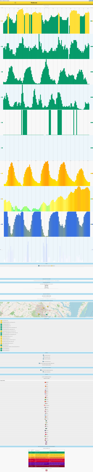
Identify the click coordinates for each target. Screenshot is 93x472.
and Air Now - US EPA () (55, 280)
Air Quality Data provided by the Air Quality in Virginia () (42, 280)
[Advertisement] (22, 272)
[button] (47, 307)
